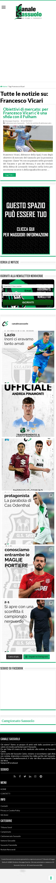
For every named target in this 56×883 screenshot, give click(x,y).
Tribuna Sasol (6, 827)
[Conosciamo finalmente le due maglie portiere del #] (28, 572)
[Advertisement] (28, 49)
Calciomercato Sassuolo (11, 836)
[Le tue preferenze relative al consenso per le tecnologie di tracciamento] (51, 878)
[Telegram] (41, 776)
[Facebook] (20, 776)
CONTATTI (5, 793)
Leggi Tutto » (9, 175)
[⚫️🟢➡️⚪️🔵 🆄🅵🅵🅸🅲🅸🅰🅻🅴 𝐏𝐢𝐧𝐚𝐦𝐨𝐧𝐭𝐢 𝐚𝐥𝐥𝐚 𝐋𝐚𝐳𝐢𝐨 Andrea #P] (28, 411)
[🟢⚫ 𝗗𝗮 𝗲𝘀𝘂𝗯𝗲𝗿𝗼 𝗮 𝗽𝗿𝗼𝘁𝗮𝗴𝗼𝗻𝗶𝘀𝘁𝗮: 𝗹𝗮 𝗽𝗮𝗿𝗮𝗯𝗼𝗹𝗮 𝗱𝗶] (28, 518)
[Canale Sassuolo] (28, 11)
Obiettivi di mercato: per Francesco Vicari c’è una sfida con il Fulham (25, 113)
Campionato (6, 832)
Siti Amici (4, 815)
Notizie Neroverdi (8, 849)
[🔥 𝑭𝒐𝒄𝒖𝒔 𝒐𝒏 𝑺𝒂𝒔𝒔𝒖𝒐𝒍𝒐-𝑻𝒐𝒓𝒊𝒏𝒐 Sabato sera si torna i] (28, 464)
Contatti (4, 806)
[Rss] (14, 776)
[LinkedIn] (30, 776)
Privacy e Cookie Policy (10, 810)
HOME (3, 789)
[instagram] (35, 776)
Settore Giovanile (8, 841)
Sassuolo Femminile (9, 845)
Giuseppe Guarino (12, 121)
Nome (28, 283)
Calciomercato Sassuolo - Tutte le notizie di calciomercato (28, 123)
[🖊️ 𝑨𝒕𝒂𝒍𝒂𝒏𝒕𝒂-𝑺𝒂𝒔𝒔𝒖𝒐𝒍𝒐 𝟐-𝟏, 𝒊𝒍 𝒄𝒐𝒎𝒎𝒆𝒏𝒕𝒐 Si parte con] (28, 626)
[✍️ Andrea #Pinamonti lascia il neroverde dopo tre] (28, 357)
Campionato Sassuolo (18, 721)
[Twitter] (25, 776)
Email (28, 290)
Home (4, 86)
